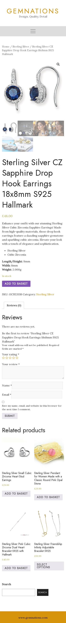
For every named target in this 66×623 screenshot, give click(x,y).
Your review (11, 364)
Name (7, 385)
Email (6, 394)
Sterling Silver (21, 46)
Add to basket (16, 284)
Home (5, 46)
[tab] (14, 305)
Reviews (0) (14, 305)
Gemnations (33, 11)
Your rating (10, 354)
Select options (43, 566)
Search (6, 584)
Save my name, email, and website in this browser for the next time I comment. (32, 407)
